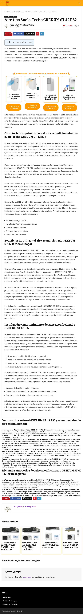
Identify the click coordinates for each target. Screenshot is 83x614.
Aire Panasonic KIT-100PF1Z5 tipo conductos (50, 545)
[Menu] (2, 3)
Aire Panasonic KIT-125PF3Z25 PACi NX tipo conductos (8, 546)
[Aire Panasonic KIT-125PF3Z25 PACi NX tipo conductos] (10, 529)
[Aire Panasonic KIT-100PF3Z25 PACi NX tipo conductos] (31, 529)
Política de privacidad (10, 604)
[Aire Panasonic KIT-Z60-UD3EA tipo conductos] (72, 529)
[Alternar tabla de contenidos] (29, 42)
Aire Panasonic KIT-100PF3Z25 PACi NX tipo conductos (29, 546)
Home (6, 12)
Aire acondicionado (17, 12)
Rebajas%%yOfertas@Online (22, 25)
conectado (27, 577)
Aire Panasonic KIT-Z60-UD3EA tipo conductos (70, 545)
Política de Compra (10, 601)
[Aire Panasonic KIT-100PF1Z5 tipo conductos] (51, 529)
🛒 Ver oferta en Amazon (14, 107)
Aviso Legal (7, 597)
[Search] (79, 3)
